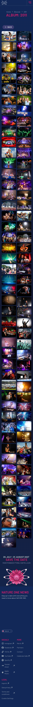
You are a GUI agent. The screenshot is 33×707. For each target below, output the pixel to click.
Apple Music (7, 672)
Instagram (8, 643)
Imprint (4, 683)
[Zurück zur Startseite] (16, 3)
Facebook (8, 648)
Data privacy (6, 687)
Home (8, 12)
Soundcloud (7, 665)
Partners (20, 648)
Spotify (7, 660)
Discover (17, 12)
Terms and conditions (5, 693)
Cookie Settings (7, 698)
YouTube (8, 656)
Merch (19, 643)
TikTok (7, 652)
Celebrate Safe (22, 656)
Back (9, 27)
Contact (20, 652)
